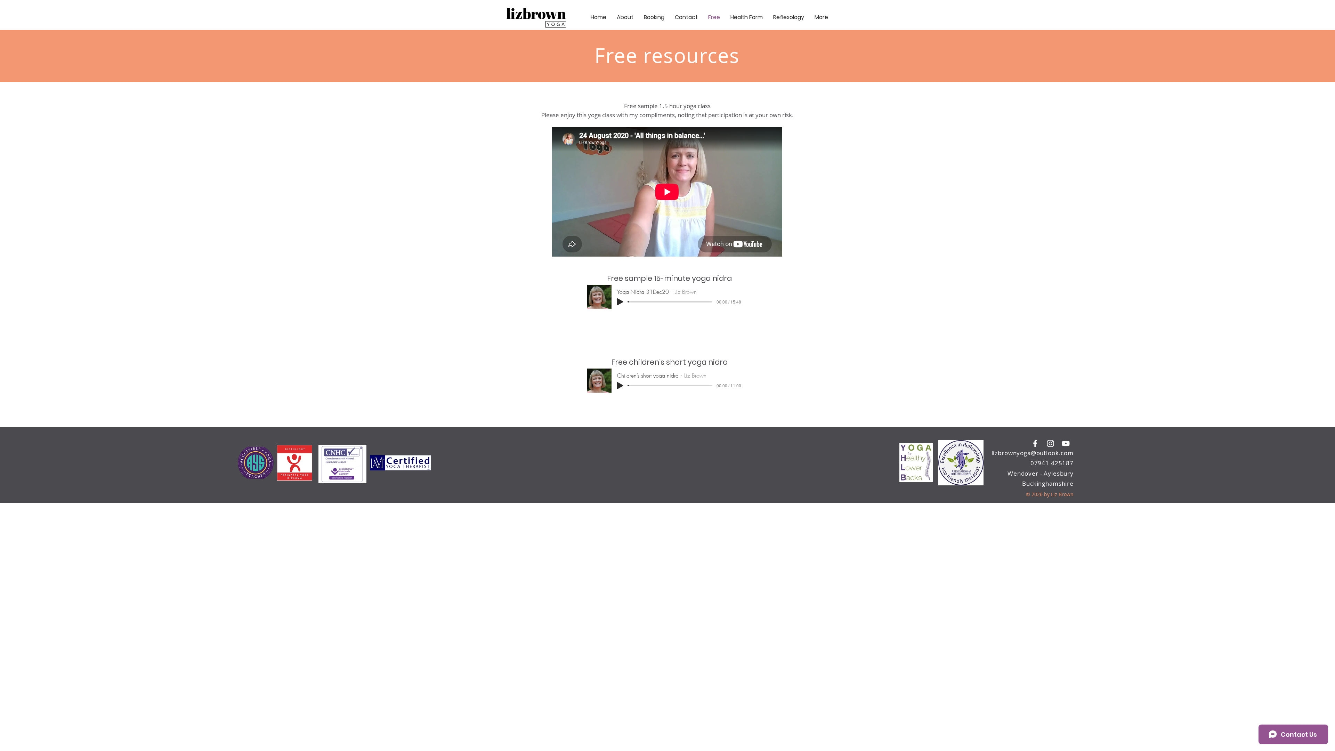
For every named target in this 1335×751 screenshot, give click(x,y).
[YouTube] (1065, 443)
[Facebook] (1035, 443)
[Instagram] (1050, 443)
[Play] (620, 301)
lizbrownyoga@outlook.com (1033, 453)
